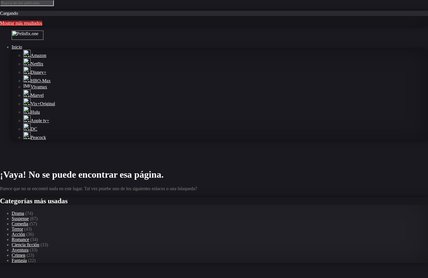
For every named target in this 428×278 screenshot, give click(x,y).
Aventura (20, 249)
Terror (17, 229)
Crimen (18, 255)
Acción (18, 234)
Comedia (20, 223)
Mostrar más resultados (21, 23)
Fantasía (19, 260)
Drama (18, 213)
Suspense (20, 218)
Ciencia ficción (25, 244)
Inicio (17, 46)
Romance (20, 239)
